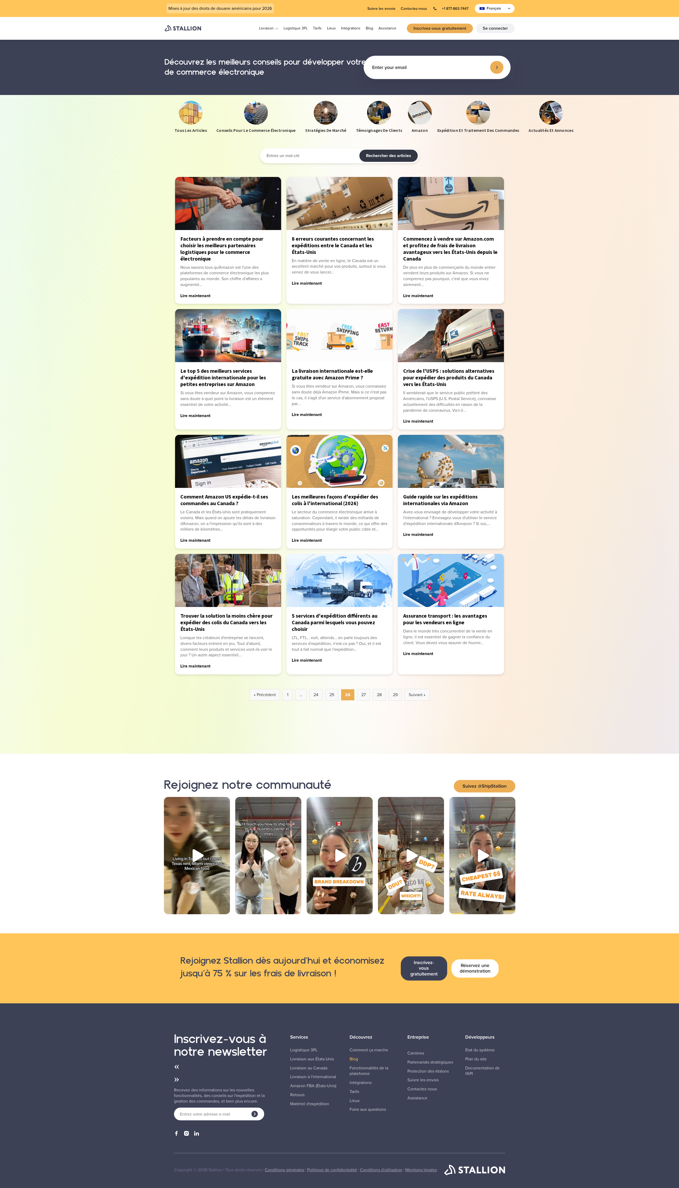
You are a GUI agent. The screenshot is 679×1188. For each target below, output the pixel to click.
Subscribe (496, 67)
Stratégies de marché (325, 130)
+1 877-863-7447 (455, 8)
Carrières (415, 1053)
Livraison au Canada (308, 1068)
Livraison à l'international (313, 1077)
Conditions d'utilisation (381, 1170)
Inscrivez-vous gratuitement (440, 28)
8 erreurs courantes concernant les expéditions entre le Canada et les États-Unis (333, 245)
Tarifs (317, 28)
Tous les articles (191, 130)
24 (316, 695)
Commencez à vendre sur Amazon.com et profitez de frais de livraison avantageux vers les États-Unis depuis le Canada (450, 248)
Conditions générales (284, 1170)
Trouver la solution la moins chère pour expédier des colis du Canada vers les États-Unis (226, 622)
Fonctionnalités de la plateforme (369, 1071)
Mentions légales (421, 1170)
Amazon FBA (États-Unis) (313, 1086)
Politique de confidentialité (332, 1170)
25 (331, 695)
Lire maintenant (195, 296)
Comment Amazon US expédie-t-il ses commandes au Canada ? (224, 499)
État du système (480, 1050)
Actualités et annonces (551, 130)
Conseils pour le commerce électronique (255, 130)
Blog (369, 28)
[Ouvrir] (197, 855)
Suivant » (417, 695)
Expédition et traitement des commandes (478, 130)
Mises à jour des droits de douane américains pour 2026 (220, 8)
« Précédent (265, 695)
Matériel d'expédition (309, 1104)
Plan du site (476, 1059)
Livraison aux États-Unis (312, 1059)
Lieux (331, 28)
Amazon (420, 130)
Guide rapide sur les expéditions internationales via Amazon (440, 499)
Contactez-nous (414, 8)
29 (395, 695)
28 (379, 695)
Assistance (387, 28)
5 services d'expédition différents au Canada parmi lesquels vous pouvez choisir (334, 622)
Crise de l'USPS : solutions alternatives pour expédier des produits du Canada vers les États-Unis (448, 377)
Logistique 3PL (296, 28)
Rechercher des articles (388, 156)
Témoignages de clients (379, 130)
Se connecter (495, 28)
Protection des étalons (428, 1071)
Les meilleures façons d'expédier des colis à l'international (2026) (335, 499)
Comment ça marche (369, 1050)
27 (363, 695)
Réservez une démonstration (475, 968)
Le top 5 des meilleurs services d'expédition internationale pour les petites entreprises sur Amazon (223, 377)
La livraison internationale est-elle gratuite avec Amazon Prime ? (332, 374)
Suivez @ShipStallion (485, 786)
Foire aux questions (368, 1109)
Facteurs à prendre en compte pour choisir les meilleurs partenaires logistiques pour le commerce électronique (221, 248)
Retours (297, 1095)
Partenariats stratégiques (430, 1062)
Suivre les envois (381, 8)
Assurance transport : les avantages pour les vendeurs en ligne (445, 619)
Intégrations (350, 28)
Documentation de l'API (482, 1071)
